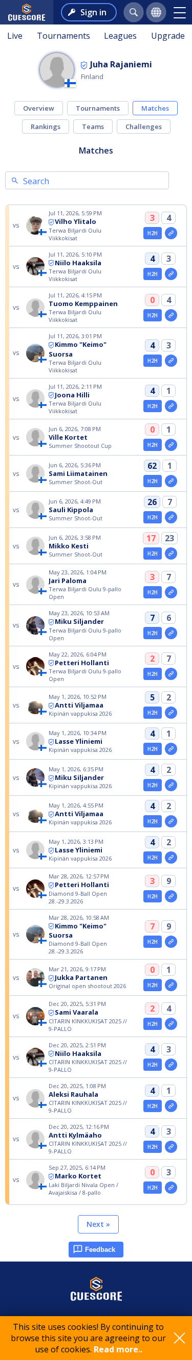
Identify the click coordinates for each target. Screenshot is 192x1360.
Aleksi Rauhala (73, 1094)
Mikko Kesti (69, 545)
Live (15, 35)
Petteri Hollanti (82, 662)
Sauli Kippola (71, 509)
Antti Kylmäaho (75, 1135)
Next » (98, 1224)
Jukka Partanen (81, 977)
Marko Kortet (78, 1175)
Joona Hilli (72, 394)
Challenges (143, 126)
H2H (152, 233)
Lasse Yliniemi (78, 741)
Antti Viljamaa (79, 705)
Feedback (100, 1249)
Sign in (93, 12)
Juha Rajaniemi (121, 64)
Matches (155, 108)
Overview (38, 108)
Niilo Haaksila (78, 262)
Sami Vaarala (76, 1012)
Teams (93, 126)
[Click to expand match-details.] (171, 233)
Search (36, 181)
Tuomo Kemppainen (83, 303)
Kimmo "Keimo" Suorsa (77, 930)
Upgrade (168, 35)
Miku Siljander (79, 621)
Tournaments (63, 35)
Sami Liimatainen (78, 473)
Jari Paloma (68, 580)
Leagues (120, 35)
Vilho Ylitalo (75, 221)
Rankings (45, 126)
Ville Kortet (68, 437)
